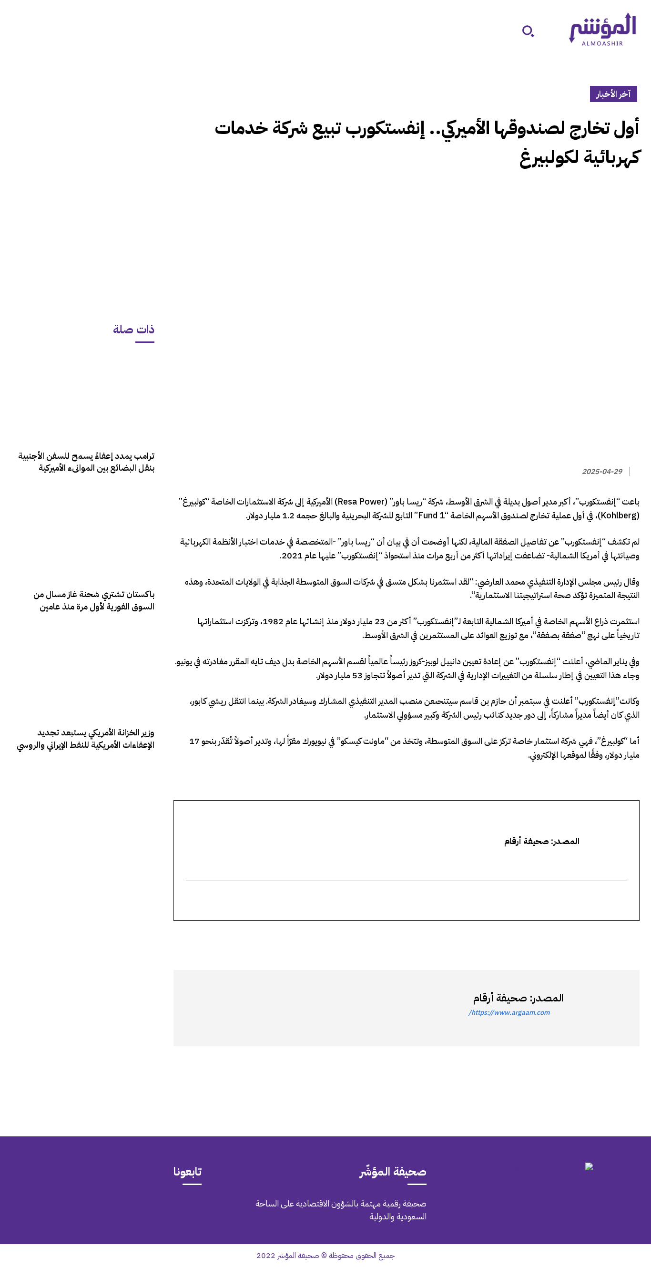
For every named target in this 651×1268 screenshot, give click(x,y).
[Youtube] (61, 1210)
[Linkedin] (586, 938)
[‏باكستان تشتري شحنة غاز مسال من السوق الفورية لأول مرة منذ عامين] (82, 536)
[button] (528, 31)
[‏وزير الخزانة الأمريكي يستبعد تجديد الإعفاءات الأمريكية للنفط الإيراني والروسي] (82, 674)
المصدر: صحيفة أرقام (518, 998)
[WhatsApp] (608, 938)
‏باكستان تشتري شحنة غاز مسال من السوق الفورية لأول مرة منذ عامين (93, 600)
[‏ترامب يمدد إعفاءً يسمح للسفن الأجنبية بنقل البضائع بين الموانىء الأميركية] (82, 398)
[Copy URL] (542, 938)
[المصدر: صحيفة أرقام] (596, 1008)
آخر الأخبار (614, 93)
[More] (520, 938)
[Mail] (141, 1210)
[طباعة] (564, 938)
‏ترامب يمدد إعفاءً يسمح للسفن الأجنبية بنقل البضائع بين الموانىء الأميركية (86, 461)
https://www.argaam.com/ (508, 1013)
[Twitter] (630, 938)
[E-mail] (620, 901)
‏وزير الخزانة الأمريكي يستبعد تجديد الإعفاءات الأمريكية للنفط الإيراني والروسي (85, 738)
